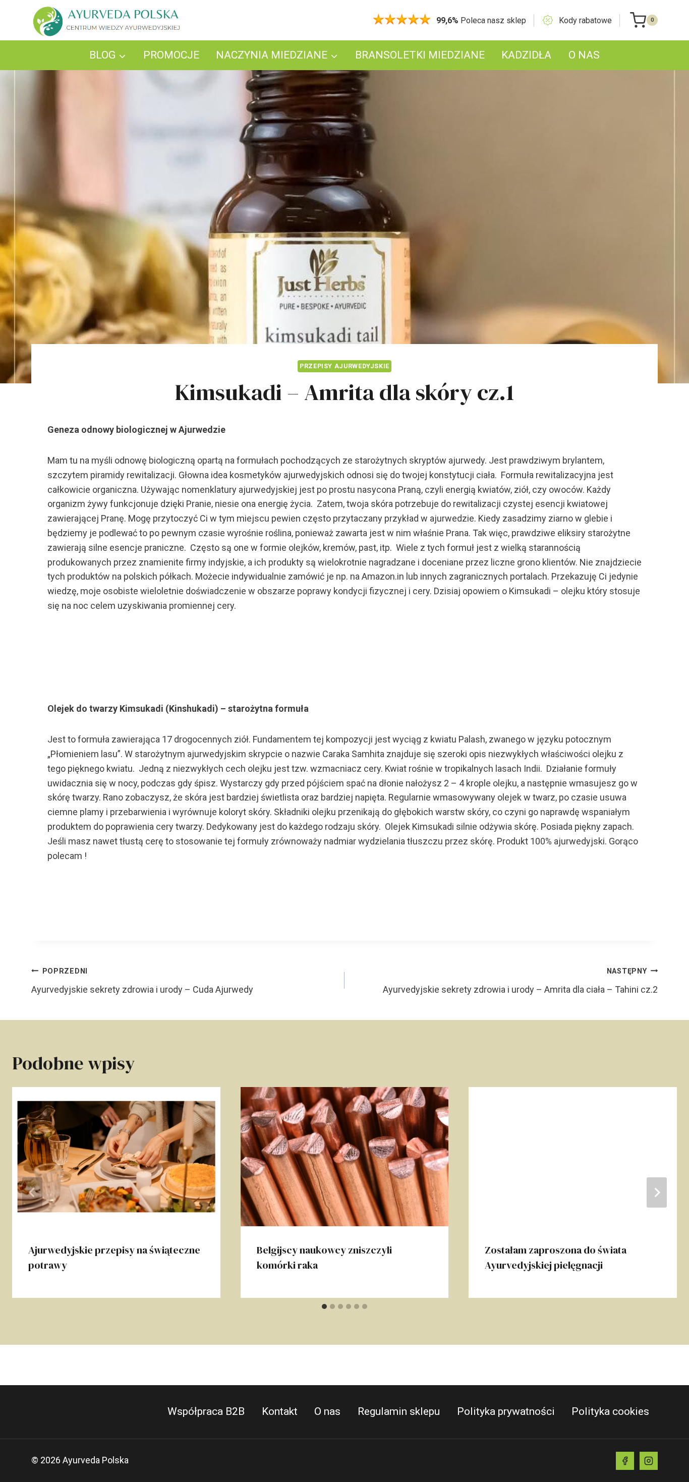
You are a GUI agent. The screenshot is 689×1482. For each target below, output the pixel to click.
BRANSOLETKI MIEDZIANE (420, 55)
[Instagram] (649, 1461)
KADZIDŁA (526, 55)
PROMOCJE (171, 55)
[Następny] (657, 1192)
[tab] (324, 1306)
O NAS (584, 55)
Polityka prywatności (506, 1411)
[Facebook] (625, 1461)
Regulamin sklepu (399, 1411)
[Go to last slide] (32, 1192)
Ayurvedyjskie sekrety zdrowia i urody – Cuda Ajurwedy (142, 981)
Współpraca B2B (206, 1411)
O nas (327, 1411)
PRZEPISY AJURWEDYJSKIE (344, 366)
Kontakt (280, 1411)
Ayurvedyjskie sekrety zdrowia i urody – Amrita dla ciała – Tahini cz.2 (520, 981)
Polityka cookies (610, 1411)
